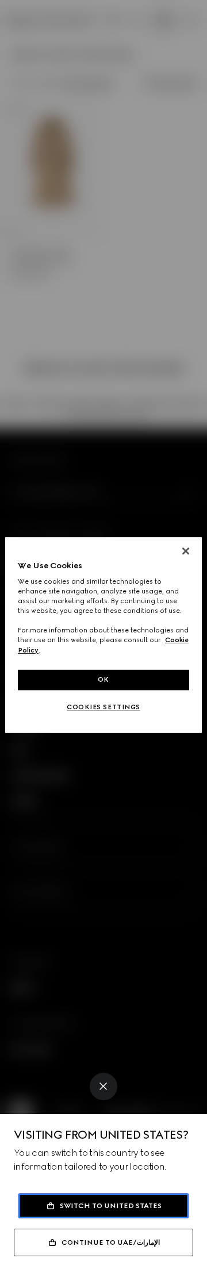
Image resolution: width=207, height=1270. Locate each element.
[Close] (103, 1086)
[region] (103, 635)
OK (103, 679)
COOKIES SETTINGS (103, 707)
